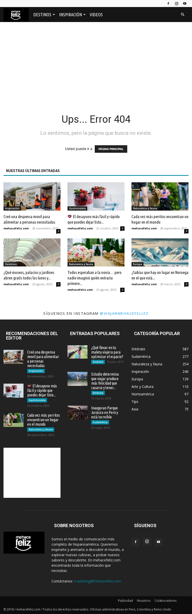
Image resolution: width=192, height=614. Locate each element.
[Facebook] (168, 3)
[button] (182, 14)
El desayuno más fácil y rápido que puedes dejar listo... (42, 390)
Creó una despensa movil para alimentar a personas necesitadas (43, 359)
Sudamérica (100, 422)
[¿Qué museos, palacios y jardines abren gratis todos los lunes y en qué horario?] (32, 252)
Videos (96, 14)
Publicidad (125, 600)
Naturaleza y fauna (145, 208)
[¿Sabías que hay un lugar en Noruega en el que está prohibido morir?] (160, 252)
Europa (137, 264)
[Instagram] (176, 3)
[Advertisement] (96, 63)
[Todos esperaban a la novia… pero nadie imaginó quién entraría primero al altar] (96, 252)
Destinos (42, 14)
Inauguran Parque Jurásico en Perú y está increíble (104, 412)
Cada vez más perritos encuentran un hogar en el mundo (43, 419)
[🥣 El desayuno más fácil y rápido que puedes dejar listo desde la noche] (96, 196)
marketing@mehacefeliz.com (97, 581)
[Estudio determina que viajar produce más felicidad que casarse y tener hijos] (78, 379)
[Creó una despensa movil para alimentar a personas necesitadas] (32, 196)
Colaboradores (165, 600)
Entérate (98, 362)
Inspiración (70, 14)
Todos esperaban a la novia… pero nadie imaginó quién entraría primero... (95, 278)
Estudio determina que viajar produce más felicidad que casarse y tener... (105, 381)
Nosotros (143, 600)
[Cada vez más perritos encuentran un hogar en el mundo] (160, 196)
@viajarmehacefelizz (124, 313)
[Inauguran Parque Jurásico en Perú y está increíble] (78, 413)
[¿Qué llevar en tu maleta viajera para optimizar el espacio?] (78, 352)
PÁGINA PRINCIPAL (111, 149)
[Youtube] (184, 3)
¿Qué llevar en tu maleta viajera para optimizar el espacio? (107, 352)
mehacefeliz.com (16, 228)
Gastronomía (77, 208)
